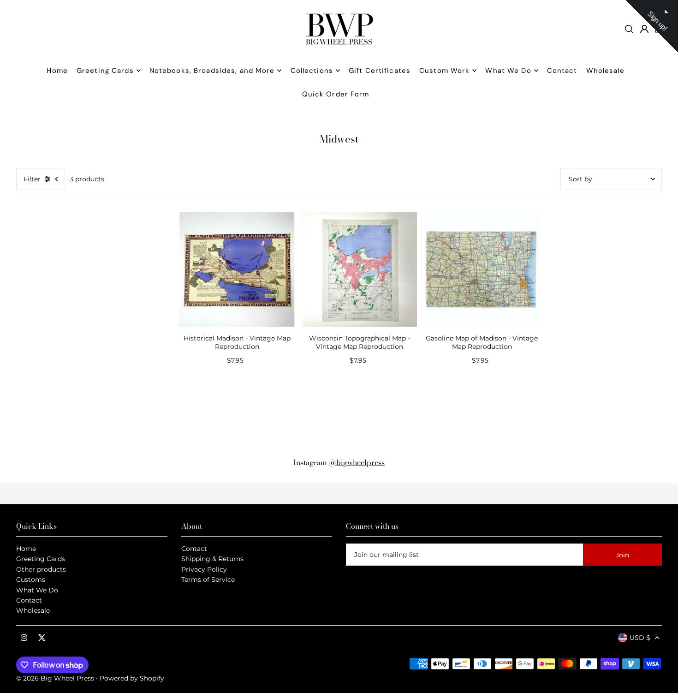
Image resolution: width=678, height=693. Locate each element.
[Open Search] (629, 29)
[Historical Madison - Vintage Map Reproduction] (237, 269)
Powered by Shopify (132, 678)
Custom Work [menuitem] (444, 70)
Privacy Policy (204, 569)
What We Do (37, 590)
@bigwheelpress (357, 462)
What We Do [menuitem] (508, 70)
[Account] (644, 29)
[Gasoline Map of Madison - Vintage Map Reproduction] (482, 269)
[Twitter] (42, 638)
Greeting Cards (40, 559)
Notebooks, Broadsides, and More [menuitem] (212, 70)
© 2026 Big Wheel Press (55, 678)
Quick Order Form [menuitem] (335, 94)
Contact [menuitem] (562, 70)
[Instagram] (24, 638)
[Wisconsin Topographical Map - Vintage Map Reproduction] (359, 269)
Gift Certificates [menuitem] (379, 70)
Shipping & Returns (212, 559)
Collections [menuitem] (312, 70)
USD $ (640, 637)
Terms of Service (208, 579)
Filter (32, 179)
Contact (29, 600)
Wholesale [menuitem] (605, 70)
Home (26, 548)
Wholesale (33, 610)
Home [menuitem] (57, 70)
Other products (41, 569)
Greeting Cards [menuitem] (105, 70)
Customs (30, 579)
